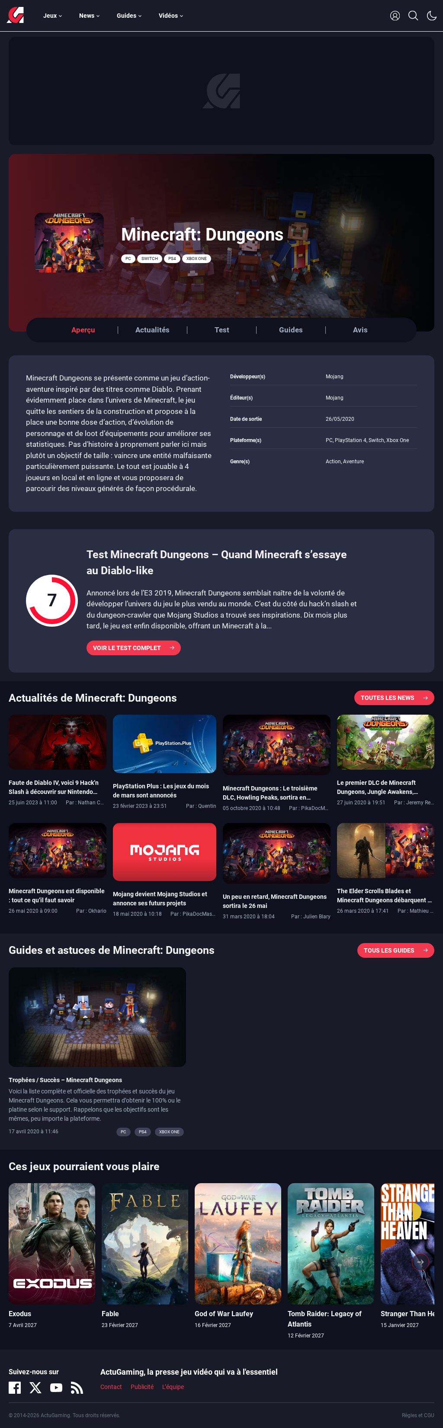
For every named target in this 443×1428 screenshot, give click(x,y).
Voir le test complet (127, 647)
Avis (360, 329)
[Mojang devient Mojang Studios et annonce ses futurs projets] (164, 851)
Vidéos (168, 15)
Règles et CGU (418, 1415)
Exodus (20, 1314)
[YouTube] (56, 1388)
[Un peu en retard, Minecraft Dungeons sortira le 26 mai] (277, 853)
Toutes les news (387, 697)
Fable (110, 1314)
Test (222, 329)
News (86, 15)
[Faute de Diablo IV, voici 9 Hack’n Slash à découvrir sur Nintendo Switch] (57, 741)
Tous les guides (389, 950)
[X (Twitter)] (35, 1388)
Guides (126, 15)
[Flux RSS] (77, 1388)
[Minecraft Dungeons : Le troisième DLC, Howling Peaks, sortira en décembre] (277, 744)
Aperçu (83, 329)
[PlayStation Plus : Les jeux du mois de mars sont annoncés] (164, 743)
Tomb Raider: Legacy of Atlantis (325, 1319)
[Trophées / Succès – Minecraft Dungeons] (97, 1016)
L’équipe (173, 1386)
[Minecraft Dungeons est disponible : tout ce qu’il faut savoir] (57, 850)
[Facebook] (15, 1388)
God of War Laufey (224, 1314)
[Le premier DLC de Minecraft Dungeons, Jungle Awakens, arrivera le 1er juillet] (386, 741)
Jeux (50, 15)
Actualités (152, 329)
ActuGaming (15, 15)
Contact (111, 1386)
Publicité (142, 1386)
